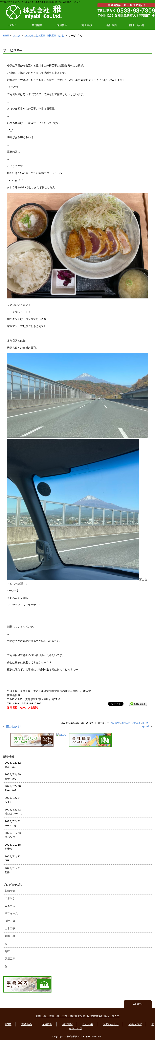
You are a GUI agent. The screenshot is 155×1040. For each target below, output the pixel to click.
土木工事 (40, 35)
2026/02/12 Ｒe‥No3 (13, 764)
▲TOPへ (137, 1003)
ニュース (10, 905)
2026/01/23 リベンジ (13, 835)
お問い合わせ (136, 25)
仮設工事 (10, 920)
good (145, 726)
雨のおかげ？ (14, 726)
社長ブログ (135, 1024)
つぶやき (29, 35)
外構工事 (51, 35)
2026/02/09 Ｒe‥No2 (13, 776)
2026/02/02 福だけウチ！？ (14, 811)
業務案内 (37, 25)
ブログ (16, 35)
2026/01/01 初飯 (13, 870)
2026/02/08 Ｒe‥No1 (13, 788)
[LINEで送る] (138, 703)
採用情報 (62, 25)
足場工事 (10, 958)
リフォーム (11, 913)
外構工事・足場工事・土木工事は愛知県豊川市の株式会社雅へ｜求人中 (77, 1016)
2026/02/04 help (13, 799)
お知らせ (10, 890)
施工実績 (87, 25)
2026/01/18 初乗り (13, 846)
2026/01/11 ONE (13, 858)
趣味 (7, 951)
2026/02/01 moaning (13, 823)
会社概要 (111, 25)
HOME (12, 25)
